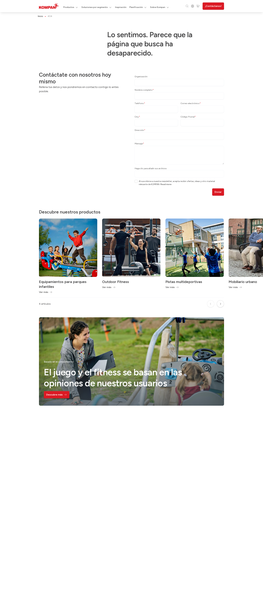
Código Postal (188, 117)
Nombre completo (144, 90)
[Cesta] (198, 6)
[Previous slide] (210, 304)
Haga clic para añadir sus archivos (151, 168)
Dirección (140, 130)
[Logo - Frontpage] (48, 6)
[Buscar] (187, 6)
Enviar (218, 191)
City (137, 117)
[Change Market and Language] (192, 6)
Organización (141, 76)
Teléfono (140, 103)
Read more (166, 184)
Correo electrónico (191, 103)
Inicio (40, 16)
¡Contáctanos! (213, 6)
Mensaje (139, 143)
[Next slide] (220, 304)
